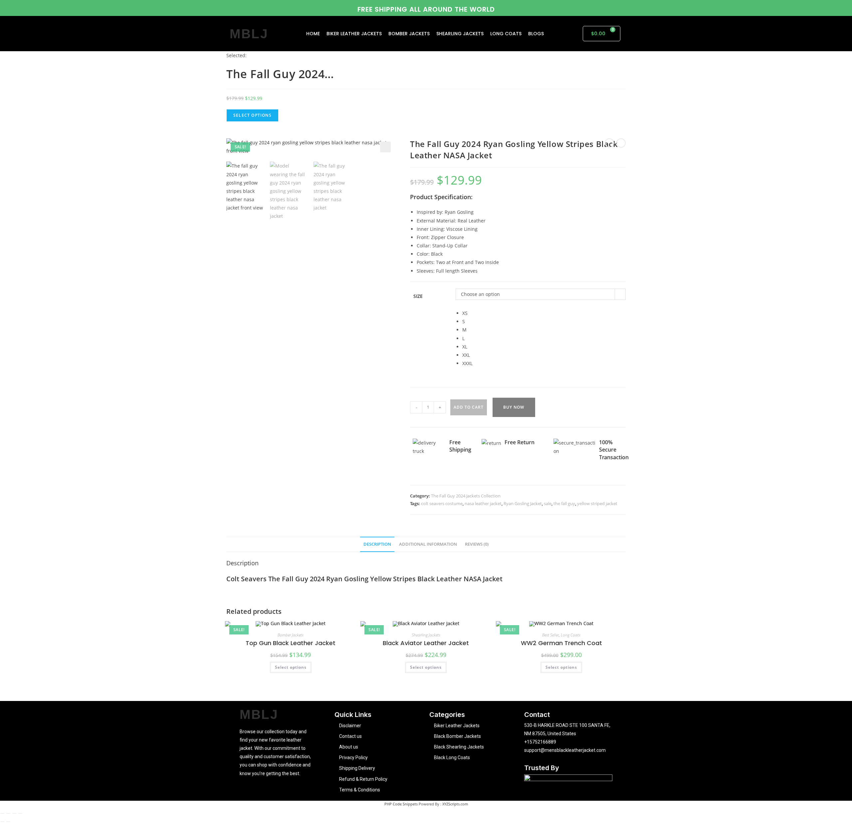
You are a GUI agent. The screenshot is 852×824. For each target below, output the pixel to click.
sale (547, 503)
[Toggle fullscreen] (8, 813)
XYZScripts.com (455, 803)
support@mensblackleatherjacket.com (565, 750)
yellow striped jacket (597, 503)
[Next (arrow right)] (8, 821)
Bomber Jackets (409, 33)
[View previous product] (609, 143)
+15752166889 (540, 742)
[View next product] (621, 143)
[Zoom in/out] (2, 813)
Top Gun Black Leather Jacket (290, 643)
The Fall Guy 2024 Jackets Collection (466, 496)
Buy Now (513, 407)
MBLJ (249, 34)
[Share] (14, 813)
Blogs (536, 33)
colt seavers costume (442, 503)
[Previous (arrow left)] (2, 821)
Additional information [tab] (428, 544)
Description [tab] (377, 544)
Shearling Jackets (460, 33)
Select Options (252, 115)
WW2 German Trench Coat (561, 643)
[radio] (544, 313)
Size (418, 296)
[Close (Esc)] (20, 813)
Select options (291, 667)
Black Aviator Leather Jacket (426, 643)
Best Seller (550, 635)
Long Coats (506, 33)
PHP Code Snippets (401, 803)
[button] (385, 147)
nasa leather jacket (483, 503)
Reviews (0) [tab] (477, 544)
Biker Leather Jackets (354, 33)
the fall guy (564, 503)
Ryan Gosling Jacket (523, 503)
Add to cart (469, 407)
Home (313, 33)
